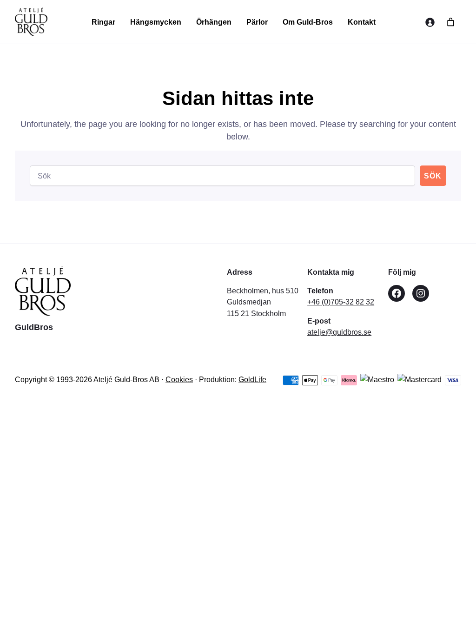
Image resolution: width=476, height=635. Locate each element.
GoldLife (252, 379)
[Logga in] (429, 22)
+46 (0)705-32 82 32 (340, 302)
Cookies (179, 379)
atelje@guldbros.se (339, 332)
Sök (433, 176)
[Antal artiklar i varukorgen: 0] (450, 22)
